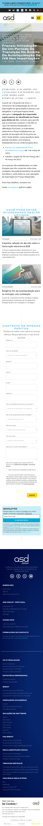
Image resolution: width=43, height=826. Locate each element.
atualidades (16, 34)
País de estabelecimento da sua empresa (19, 404)
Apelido (9, 361)
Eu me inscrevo (21, 520)
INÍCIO (5, 34)
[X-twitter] (34, 10)
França (35, 61)
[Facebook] (30, 10)
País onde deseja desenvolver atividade (19, 415)
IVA (5, 61)
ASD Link (28, 513)
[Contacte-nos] (38, 18)
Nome (8, 372)
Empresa (9, 340)
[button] (4, 82)
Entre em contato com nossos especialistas (21, 637)
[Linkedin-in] (12, 576)
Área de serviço (11, 425)
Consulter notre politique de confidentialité (13, 816)
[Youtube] (31, 576)
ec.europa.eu (13, 187)
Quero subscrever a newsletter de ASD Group (22, 470)
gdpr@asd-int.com (26, 532)
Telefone (9, 393)
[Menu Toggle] (32, 18)
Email (8, 383)
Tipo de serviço (11, 436)
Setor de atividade (12, 351)
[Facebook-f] (18, 576)
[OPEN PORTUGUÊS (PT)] (40, 10)
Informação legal (29, 484)
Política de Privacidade (21, 464)
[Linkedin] (26, 10)
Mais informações (21, 6)
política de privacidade (14, 527)
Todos (11, 61)
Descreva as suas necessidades (16, 447)
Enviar (32, 495)
